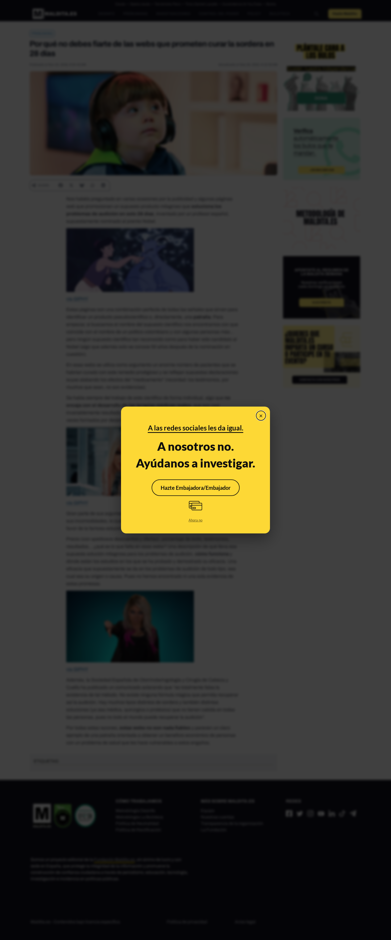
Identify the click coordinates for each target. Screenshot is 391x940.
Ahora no (195, 520)
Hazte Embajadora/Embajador (196, 487)
